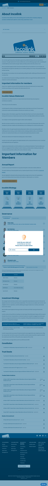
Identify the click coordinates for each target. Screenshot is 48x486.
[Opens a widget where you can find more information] (43, 484)
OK (33, 249)
